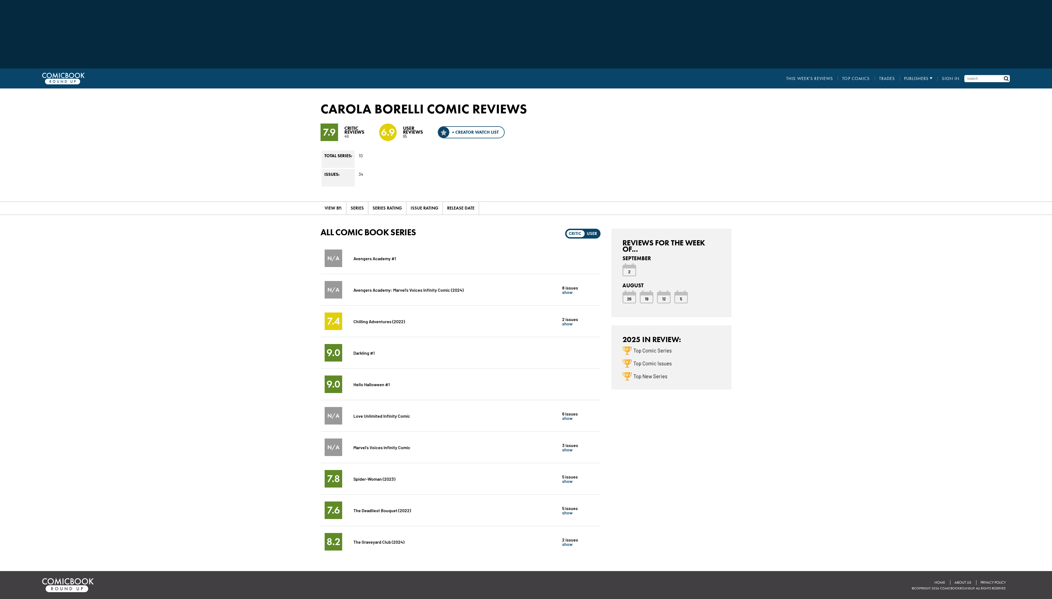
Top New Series (650, 376)
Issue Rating (424, 208)
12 (664, 298)
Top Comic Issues (652, 363)
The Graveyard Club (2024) (378, 541)
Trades (887, 78)
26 (629, 298)
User (592, 233)
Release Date (460, 208)
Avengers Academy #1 (374, 258)
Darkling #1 (364, 353)
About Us (962, 582)
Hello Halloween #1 (371, 384)
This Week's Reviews (809, 78)
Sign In (950, 78)
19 (646, 298)
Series (357, 208)
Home (939, 582)
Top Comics (856, 78)
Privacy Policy (993, 582)
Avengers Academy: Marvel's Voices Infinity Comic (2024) (408, 290)
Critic (575, 233)
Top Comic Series (652, 350)
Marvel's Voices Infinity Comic (381, 447)
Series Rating (387, 208)
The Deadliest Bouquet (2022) (382, 510)
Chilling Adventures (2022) (379, 321)
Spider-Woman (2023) (374, 479)
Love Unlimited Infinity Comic (381, 416)
